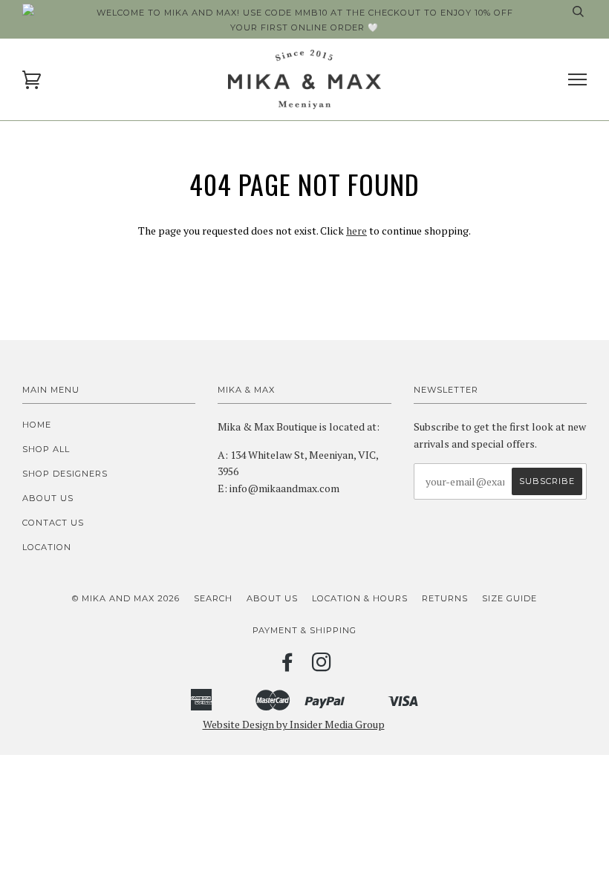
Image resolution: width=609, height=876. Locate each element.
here (356, 230)
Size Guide (509, 598)
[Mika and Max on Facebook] (288, 666)
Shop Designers (65, 473)
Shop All (46, 449)
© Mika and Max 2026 (126, 598)
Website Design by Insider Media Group (294, 724)
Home (36, 424)
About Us (48, 498)
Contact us (53, 522)
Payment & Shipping (304, 630)
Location (46, 547)
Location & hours (360, 598)
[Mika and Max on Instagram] (322, 666)
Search (213, 598)
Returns (445, 598)
